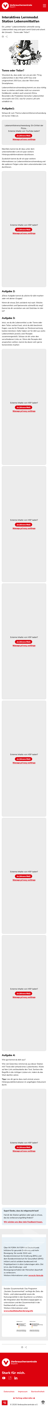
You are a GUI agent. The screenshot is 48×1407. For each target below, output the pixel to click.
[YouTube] (4, 1378)
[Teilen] (6, 37)
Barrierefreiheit (37, 1391)
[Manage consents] (43, 1402)
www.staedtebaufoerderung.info (18, 1311)
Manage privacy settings (24, 139)
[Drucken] (3, 37)
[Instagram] (10, 1378)
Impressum (22, 1391)
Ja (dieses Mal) (24, 135)
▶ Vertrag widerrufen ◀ (24, 1398)
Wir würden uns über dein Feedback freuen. (23, 1222)
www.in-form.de (35, 1275)
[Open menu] (4, 1402)
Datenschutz (9, 1391)
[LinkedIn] (16, 1378)
